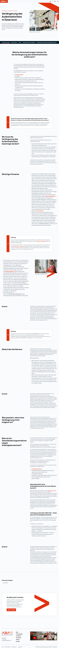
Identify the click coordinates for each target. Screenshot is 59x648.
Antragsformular (19, 74)
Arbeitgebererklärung (37, 469)
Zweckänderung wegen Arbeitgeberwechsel (46, 42)
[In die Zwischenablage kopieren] (18, 20)
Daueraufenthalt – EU (10, 271)
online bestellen (39, 210)
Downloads (18, 637)
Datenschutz (14, 646)
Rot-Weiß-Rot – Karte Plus (18, 246)
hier (15, 290)
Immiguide (18, 635)
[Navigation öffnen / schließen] (58, 1)
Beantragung (14, 42)
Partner (17, 639)
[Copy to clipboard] (50, 120)
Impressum (20, 646)
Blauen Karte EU (51, 490)
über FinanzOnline (51, 196)
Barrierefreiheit (7, 646)
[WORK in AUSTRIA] (7, 633)
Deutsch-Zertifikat (41, 241)
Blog (17, 632)
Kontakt (18, 641)
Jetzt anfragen (11, 610)
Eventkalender (19, 634)
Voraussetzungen (6, 42)
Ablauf (19, 42)
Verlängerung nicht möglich (29, 42)
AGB (2, 646)
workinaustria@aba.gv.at (6, 640)
